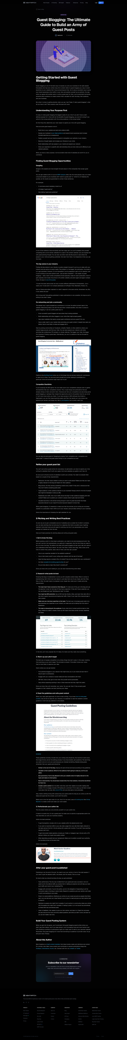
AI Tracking (54, 2)
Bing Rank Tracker (96, 1021)
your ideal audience (57, 133)
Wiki (65, 1021)
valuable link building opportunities (54, 562)
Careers (52, 1016)
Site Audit (39, 1016)
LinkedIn (71, 948)
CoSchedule (45, 948)
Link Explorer (65, 400)
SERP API (94, 1024)
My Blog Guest (48, 375)
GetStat (80, 1019)
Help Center (67, 1013)
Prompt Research (40, 1013)
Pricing (81, 2)
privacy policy (69, 977)
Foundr (52, 948)
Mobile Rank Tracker (96, 1010)
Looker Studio (40, 1021)
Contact (52, 1019)
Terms (102, 1036)
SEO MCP (39, 1024)
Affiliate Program (68, 1024)
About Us (53, 1010)
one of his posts (50, 280)
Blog (87, 2)
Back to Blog (41, 9)
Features (68, 2)
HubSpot (38, 948)
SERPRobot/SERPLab (83, 1013)
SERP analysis (61, 174)
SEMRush (80, 1021)
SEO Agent (61, 2)
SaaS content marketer (53, 944)
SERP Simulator (40, 1027)
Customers (53, 1013)
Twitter (78, 948)
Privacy (97, 1036)
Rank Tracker (46, 2)
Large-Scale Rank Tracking (98, 1019)
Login (96, 2)
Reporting (39, 1019)
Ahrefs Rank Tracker (82, 1010)
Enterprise (75, 2)
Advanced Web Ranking (83, 1016)
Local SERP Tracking (96, 1016)
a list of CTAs (58, 790)
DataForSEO (80, 1024)
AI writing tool (79, 799)
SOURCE (38, 754)
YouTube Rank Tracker (96, 1013)
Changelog (67, 1019)
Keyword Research (41, 1010)
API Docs (66, 1016)
